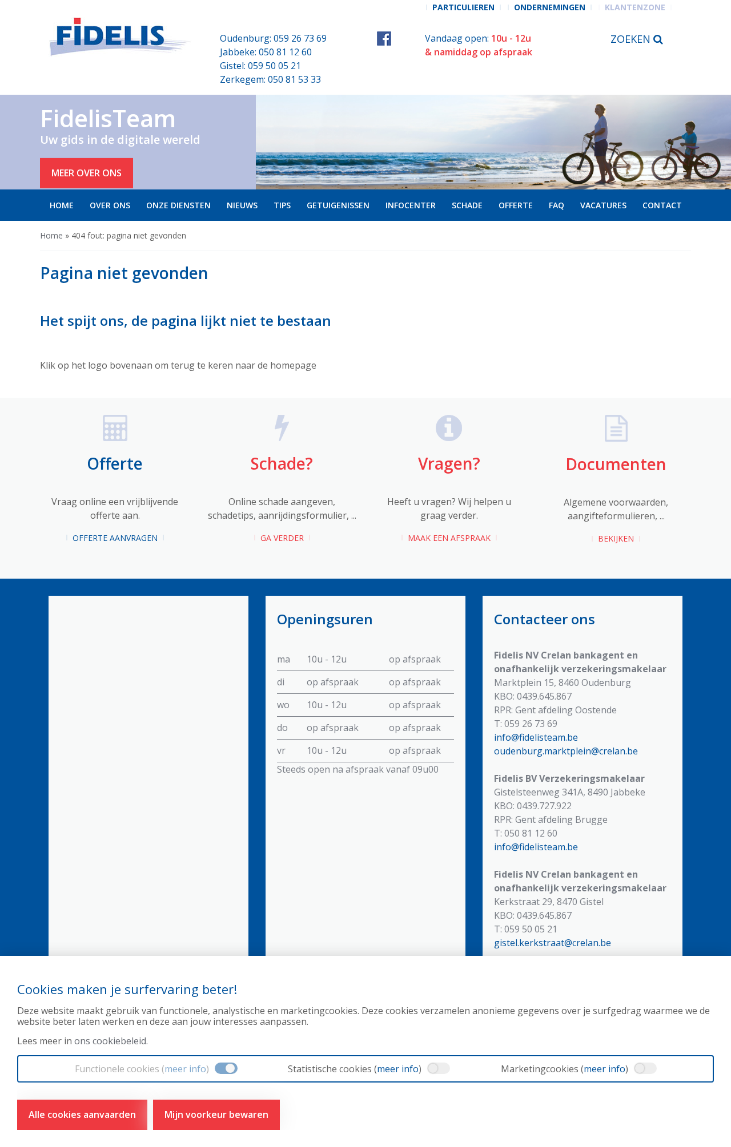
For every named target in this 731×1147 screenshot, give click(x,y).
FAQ (556, 205)
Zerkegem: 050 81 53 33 (270, 79)
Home (62, 205)
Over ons (110, 205)
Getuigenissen (338, 205)
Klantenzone (635, 7)
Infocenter (410, 205)
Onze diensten (178, 205)
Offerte (516, 205)
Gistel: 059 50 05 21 (260, 65)
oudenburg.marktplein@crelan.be (566, 751)
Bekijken (616, 538)
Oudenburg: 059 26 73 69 (273, 38)
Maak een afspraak (449, 537)
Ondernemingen (549, 7)
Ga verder (282, 537)
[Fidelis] (121, 37)
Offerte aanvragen (115, 537)
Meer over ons (86, 173)
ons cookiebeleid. (111, 1041)
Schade (467, 205)
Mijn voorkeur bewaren (216, 1114)
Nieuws (242, 205)
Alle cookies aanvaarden (82, 1114)
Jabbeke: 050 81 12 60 (266, 52)
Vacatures (603, 205)
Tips (282, 205)
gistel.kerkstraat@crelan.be (552, 942)
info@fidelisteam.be (536, 737)
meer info (185, 1069)
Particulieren (463, 7)
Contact (662, 205)
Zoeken (631, 39)
